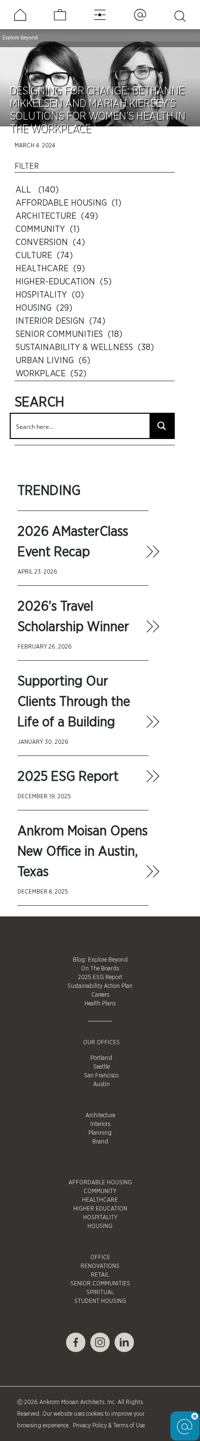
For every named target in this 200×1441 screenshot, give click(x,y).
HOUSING (100, 1226)
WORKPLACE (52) (51, 373)
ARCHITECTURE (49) (57, 216)
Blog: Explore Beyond (100, 960)
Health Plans (100, 1003)
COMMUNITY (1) (48, 229)
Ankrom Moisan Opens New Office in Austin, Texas (82, 852)
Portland (101, 1058)
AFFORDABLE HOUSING (100, 1182)
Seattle (101, 1067)
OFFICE (100, 1257)
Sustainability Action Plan (100, 986)
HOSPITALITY (100, 1217)
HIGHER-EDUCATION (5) (64, 282)
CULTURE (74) (44, 255)
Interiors (100, 1124)
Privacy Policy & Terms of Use (108, 1425)
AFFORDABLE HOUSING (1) (68, 203)
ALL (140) (37, 190)
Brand (100, 1141)
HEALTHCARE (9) (50, 268)
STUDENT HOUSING (100, 1301)
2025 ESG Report (67, 777)
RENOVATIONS (100, 1266)
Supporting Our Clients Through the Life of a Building (73, 702)
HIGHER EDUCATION (100, 1209)
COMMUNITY (100, 1191)
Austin (101, 1084)
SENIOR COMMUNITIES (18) (69, 334)
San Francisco (101, 1075)
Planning (100, 1133)
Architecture (100, 1115)
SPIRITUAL (100, 1292)
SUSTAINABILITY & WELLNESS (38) (85, 347)
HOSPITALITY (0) (50, 295)
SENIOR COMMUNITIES (100, 1283)
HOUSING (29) (44, 308)
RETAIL (100, 1275)
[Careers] (59, 14)
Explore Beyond (20, 37)
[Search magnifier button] (162, 426)
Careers (100, 995)
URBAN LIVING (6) (53, 360)
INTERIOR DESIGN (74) (60, 321)
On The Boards (100, 968)
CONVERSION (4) (50, 242)
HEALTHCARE (100, 1200)
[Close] (195, 1416)
